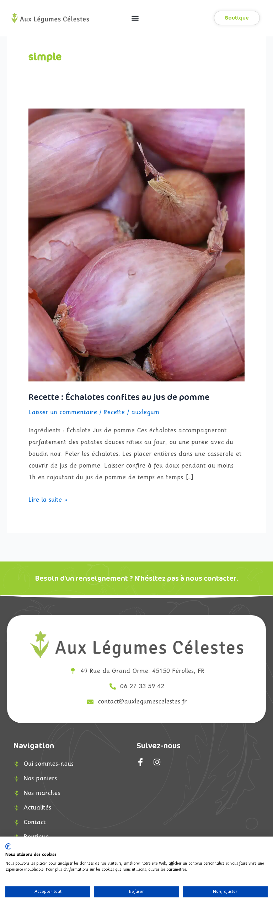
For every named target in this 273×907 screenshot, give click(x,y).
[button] (135, 18)
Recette (114, 412)
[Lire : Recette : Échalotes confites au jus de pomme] (136, 245)
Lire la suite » (47, 498)
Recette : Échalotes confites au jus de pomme (118, 397)
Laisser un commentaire (62, 412)
